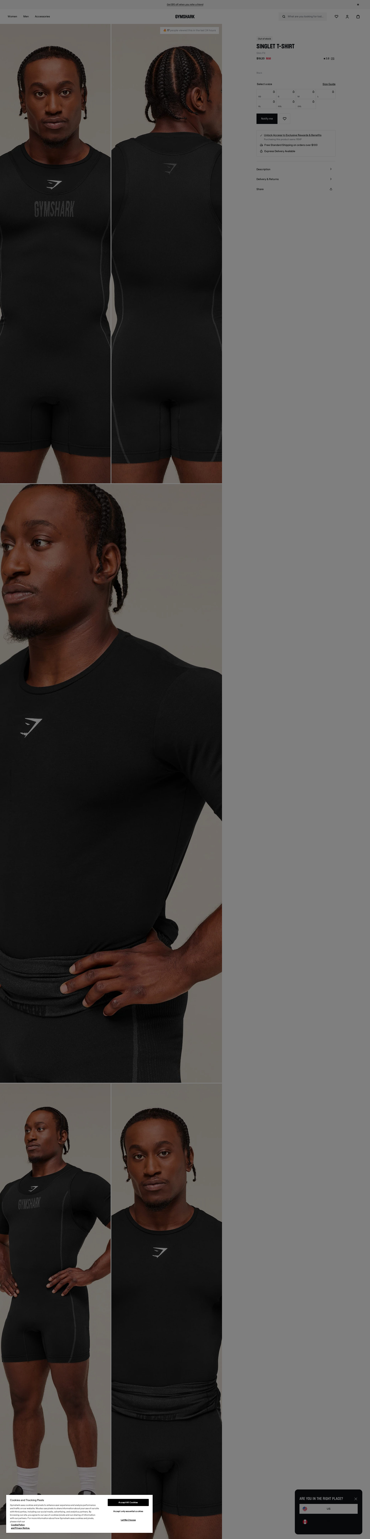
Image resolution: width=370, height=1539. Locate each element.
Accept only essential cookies (128, 1511)
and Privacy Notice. (20, 1528)
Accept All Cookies (128, 1502)
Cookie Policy (18, 1524)
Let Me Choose (128, 1520)
